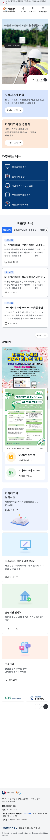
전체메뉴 (43, 11)
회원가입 (32, 11)
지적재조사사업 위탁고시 (25, 230)
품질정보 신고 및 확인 (28, 828)
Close (23, 40)
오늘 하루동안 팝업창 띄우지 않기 (18, 448)
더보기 (40, 335)
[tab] (7, 230)
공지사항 (7, 231)
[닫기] (41, 448)
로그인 (23, 11)
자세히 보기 (11, 45)
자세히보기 (10, 510)
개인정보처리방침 (9, 828)
